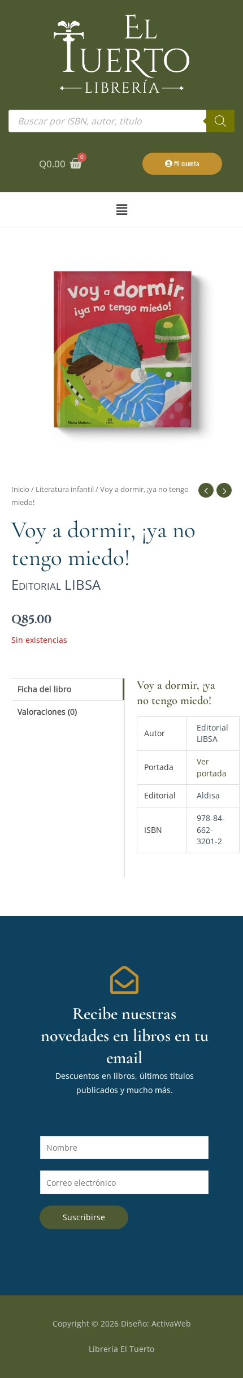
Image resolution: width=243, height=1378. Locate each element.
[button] (121, 209)
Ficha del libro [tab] (44, 689)
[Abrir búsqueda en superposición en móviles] (121, 121)
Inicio (20, 489)
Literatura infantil (65, 489)
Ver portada (212, 767)
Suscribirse (84, 1217)
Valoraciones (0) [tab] (47, 711)
